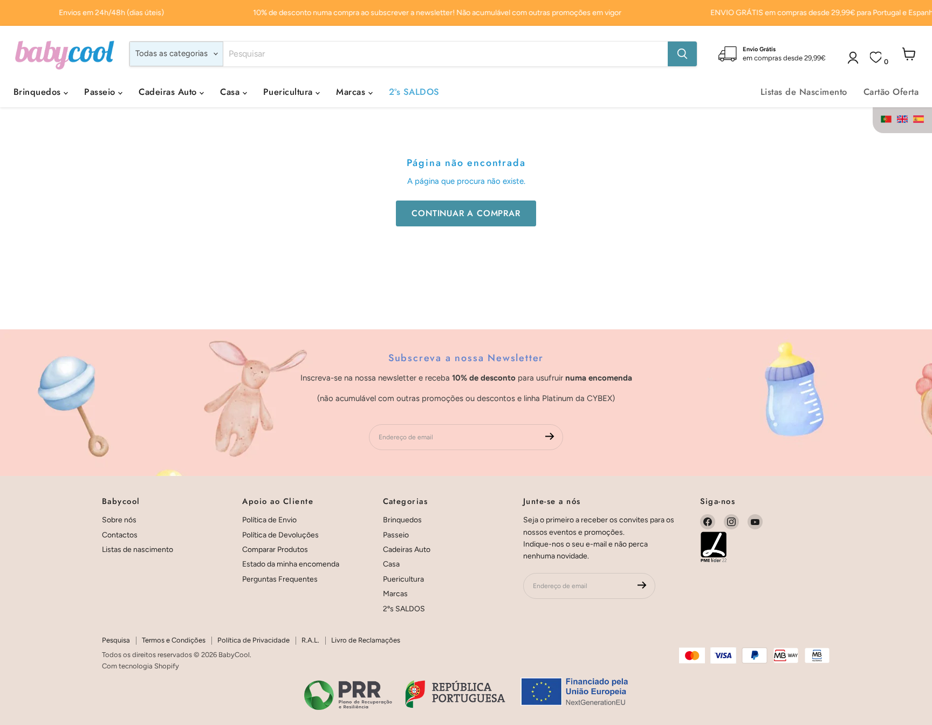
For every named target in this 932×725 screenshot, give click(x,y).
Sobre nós (119, 519)
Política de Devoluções (280, 535)
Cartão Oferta (891, 91)
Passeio (101, 91)
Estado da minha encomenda (290, 564)
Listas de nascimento (137, 549)
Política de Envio (269, 519)
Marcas (352, 91)
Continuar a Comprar (466, 213)
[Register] (549, 437)
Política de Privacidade (253, 640)
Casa (231, 91)
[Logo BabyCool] (64, 54)
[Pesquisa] (682, 54)
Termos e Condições (173, 640)
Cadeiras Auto (169, 91)
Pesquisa (116, 640)
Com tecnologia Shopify (140, 666)
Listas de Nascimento (803, 91)
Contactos (120, 535)
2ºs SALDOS (414, 91)
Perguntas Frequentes (280, 579)
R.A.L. (310, 640)
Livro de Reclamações (365, 640)
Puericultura (289, 91)
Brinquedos (38, 91)
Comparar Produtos (275, 549)
